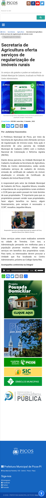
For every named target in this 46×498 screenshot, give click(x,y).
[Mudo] (36, 270)
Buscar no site (6, 11)
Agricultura (20, 32)
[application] (23, 270)
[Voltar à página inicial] (9, 5)
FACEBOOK (33, 3)
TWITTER (42, 3)
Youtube (6, 487)
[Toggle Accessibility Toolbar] (41, 493)
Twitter (5, 485)
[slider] (41, 270)
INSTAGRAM (28, 3)
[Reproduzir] (4, 270)
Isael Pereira (6, 121)
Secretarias (11, 32)
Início (3, 32)
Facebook (6, 483)
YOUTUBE (38, 3)
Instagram (6, 480)
